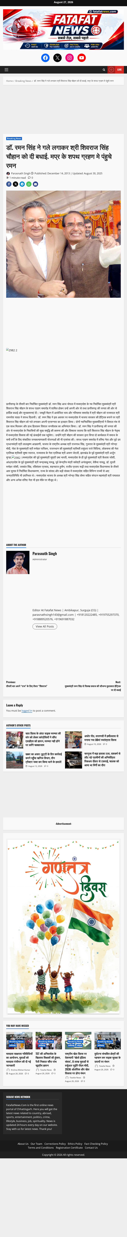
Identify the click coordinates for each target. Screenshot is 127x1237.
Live (119, 69)
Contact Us (91, 1147)
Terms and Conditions (41, 1147)
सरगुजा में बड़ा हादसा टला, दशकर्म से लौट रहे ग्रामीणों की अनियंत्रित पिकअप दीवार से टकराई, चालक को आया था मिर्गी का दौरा (73, 760)
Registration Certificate (69, 1147)
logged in (27, 710)
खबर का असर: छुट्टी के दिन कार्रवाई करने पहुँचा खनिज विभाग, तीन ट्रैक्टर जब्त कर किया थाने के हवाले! (14, 760)
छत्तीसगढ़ (12, 1045)
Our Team (36, 1144)
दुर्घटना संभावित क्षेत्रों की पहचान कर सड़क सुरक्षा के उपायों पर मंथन (107, 1057)
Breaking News (14, 138)
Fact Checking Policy (96, 1144)
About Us (23, 1144)
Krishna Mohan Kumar (20, 1070)
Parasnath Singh (20, 173)
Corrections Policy (55, 1144)
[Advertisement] (63, 111)
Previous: (26, 684)
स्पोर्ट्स (79, 1045)
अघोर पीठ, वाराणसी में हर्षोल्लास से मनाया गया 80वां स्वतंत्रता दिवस (73, 739)
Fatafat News (46, 1070)
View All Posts (45, 626)
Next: (93, 686)
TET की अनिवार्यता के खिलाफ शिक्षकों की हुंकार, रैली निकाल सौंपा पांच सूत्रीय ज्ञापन (48, 1059)
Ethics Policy (75, 1144)
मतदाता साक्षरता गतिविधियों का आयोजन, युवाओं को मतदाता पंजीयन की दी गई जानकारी (19, 1059)
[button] (6, 69)
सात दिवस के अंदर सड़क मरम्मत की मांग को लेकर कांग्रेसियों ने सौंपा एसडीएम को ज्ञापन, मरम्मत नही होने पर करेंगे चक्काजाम (14, 739)
